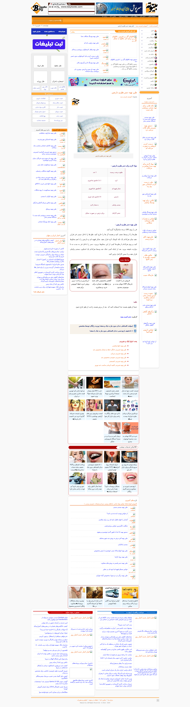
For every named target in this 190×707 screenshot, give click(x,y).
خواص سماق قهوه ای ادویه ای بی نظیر (115, 569)
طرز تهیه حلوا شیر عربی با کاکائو (45, 184)
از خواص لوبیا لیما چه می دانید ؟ (149, 342)
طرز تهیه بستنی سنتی (120, 507)
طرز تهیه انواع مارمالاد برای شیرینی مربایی (149, 288)
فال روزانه (40, 81)
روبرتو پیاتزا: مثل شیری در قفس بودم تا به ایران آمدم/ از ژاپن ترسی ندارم (52, 654)
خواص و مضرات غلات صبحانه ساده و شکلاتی (149, 231)
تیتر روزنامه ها (58, 120)
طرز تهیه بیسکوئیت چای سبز (47, 165)
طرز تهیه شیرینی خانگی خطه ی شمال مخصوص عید (109, 350)
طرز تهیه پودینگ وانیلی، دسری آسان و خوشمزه (149, 213)
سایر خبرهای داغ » (38, 292)
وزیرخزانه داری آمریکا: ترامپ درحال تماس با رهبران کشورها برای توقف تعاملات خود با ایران (115, 674)
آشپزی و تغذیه (153, 26)
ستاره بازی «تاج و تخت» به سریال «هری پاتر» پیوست (82, 630)
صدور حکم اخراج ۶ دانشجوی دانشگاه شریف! (49, 264)
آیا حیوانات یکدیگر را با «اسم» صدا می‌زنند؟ (53, 629)
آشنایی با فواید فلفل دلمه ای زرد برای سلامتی (113, 520)
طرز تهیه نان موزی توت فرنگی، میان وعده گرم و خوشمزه (44, 159)
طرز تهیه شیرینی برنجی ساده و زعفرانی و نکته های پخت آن (46, 178)
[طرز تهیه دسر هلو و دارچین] (103, 134)
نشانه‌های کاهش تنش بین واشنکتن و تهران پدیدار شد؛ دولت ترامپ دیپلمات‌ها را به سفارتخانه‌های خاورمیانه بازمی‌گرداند (50, 279)
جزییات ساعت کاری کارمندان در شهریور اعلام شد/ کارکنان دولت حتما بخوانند (49, 273)
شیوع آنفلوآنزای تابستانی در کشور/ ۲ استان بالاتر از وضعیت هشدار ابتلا (50, 260)
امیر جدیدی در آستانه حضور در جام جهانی (54, 623)
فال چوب (53, 88)
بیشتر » (72, 32)
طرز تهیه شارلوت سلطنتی (47, 133)
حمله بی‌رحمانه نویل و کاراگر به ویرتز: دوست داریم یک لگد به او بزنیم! (49, 255)
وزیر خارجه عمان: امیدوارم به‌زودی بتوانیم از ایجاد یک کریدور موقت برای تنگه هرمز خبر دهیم (115, 680)
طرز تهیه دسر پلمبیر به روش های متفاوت (114, 563)
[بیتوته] (39, 13)
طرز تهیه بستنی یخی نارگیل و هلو (149, 306)
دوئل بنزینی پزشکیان (125, 667)
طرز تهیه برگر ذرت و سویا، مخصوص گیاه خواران (112, 575)
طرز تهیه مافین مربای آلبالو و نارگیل (44, 203)
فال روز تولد (44, 88)
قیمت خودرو (59, 98)
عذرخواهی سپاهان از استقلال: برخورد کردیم (53, 636)
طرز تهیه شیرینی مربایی (118, 353)
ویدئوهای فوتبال (40, 103)
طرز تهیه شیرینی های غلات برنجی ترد (149, 138)
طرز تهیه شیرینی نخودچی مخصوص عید (113, 357)
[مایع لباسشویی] (103, 81)
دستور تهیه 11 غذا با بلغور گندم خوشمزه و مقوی (112, 532)
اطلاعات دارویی (40, 98)
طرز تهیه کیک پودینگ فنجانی (47, 222)
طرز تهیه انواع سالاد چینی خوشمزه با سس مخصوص (111, 551)
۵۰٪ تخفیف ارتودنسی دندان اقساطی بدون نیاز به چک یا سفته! (111, 331)
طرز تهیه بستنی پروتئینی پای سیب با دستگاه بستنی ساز (149, 119)
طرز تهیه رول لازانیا (121, 557)
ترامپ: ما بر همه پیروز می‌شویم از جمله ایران (117, 655)
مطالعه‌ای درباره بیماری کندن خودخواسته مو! (53, 692)
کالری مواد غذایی (40, 107)
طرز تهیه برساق (51, 209)
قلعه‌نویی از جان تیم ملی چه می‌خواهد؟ (55, 650)
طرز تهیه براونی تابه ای (91, 43)
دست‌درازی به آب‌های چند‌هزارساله (121, 663)
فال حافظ (57, 66)
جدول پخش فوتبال (40, 111)
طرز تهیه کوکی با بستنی (48, 196)
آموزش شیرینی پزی (141, 26)
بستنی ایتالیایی (123, 544)
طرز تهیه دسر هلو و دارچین (124, 92)
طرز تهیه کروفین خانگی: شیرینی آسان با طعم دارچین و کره (149, 157)
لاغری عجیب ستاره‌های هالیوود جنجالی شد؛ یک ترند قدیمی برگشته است (81, 682)
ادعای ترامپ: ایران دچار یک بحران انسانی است (117, 670)
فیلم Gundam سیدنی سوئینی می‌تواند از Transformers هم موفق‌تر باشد (54, 618)
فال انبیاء (40, 66)
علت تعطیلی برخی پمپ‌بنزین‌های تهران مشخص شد (146, 651)
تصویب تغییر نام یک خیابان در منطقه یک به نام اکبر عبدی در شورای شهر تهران (116, 645)
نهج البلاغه (42, 116)
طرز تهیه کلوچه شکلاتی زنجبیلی (46, 171)
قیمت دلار (60, 107)
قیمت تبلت (59, 116)
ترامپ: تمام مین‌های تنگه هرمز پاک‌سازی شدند (49, 251)
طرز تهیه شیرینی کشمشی (117, 361)
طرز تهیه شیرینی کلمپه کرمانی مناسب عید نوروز (110, 365)
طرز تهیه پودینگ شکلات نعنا (90, 36)
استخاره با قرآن (57, 81)
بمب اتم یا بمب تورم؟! (125, 625)
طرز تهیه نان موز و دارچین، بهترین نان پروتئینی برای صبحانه (86, 70)
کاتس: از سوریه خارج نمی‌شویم (54, 248)
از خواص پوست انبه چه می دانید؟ (117, 513)
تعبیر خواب (36, 88)
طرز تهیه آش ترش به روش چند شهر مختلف (113, 538)
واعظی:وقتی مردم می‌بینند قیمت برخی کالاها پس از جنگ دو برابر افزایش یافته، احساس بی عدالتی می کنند (115, 619)
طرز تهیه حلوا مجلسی (119, 346)
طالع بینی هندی (62, 88)
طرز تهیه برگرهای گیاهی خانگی (149, 324)
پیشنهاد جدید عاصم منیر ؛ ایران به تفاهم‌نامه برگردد (116, 628)
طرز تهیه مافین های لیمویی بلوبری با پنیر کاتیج (149, 268)
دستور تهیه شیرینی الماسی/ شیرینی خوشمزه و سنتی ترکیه (44, 153)
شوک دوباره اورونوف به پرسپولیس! (56, 633)
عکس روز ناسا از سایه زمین (55, 284)
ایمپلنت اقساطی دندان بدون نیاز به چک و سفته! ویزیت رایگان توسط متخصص (106, 326)
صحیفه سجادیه (41, 120)
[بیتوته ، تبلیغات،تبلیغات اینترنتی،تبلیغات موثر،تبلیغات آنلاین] (71, 8)
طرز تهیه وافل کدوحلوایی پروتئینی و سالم (85, 49)
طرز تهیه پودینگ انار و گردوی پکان (88, 63)
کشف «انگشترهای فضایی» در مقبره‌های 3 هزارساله (44, 241)
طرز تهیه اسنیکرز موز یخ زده (149, 195)
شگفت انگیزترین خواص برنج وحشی (116, 526)
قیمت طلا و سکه (58, 103)
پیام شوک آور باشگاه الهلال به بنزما (56, 659)
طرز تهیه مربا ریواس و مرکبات (149, 176)
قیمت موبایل (59, 111)
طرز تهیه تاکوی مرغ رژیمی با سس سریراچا (149, 249)
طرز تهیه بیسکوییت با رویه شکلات (45, 190)
